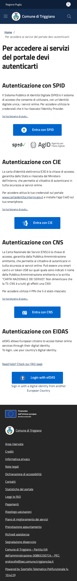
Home (8, 32)
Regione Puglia (14, 4)
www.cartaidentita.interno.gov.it (22, 197)
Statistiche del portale (19, 489)
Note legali (12, 466)
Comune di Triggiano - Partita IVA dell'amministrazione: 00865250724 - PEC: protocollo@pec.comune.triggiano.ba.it (32, 555)
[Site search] (69, 16)
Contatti (10, 481)
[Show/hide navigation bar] (5, 16)
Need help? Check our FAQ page (22, 364)
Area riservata (14, 444)
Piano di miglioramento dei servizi (26, 519)
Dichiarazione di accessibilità (23, 474)
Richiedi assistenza (17, 534)
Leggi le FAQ (13, 496)
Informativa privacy (17, 459)
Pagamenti (12, 504)
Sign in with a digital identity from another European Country (38, 388)
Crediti (9, 451)
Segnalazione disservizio (20, 542)
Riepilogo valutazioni (18, 511)
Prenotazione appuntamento (23, 527)
